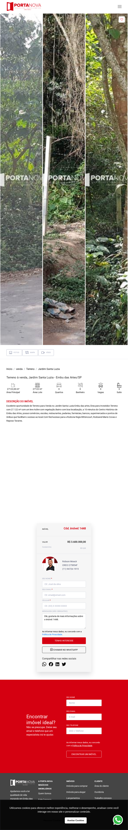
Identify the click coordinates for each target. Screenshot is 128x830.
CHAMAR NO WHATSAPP (65, 650)
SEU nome (47, 579)
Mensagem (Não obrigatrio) (55, 611)
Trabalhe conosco (103, 798)
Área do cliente (101, 786)
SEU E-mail (47, 590)
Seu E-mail (71, 711)
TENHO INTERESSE (64, 640)
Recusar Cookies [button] (52, 820)
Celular (46, 600)
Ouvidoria (99, 792)
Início (9, 369)
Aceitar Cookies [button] (75, 820)
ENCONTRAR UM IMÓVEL (83, 754)
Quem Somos (44, 793)
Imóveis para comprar (77, 786)
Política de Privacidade (52, 634)
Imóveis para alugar (76, 792)
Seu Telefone (72, 725)
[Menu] (120, 7)
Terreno (30, 369)
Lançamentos (73, 798)
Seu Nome (71, 697)
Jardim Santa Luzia (49, 369)
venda (19, 369)
